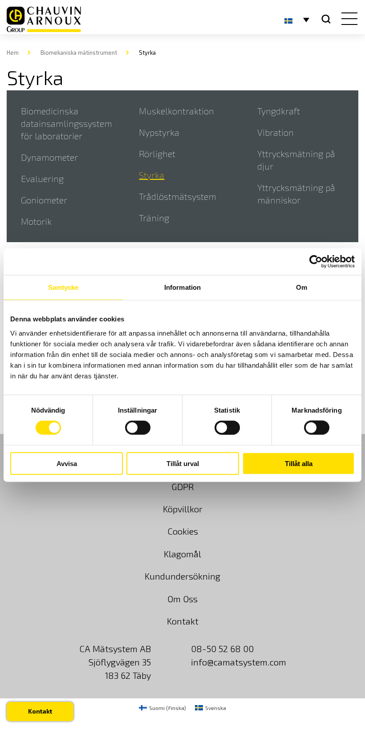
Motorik (36, 221)
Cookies (182, 531)
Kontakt (183, 621)
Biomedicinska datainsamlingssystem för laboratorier (66, 123)
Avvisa (67, 463)
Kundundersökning (182, 576)
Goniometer (44, 200)
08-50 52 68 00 (222, 648)
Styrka (151, 175)
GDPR (182, 486)
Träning (154, 217)
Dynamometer (49, 157)
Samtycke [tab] (63, 287)
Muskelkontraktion (176, 110)
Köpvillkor (183, 508)
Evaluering (42, 178)
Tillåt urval (182, 463)
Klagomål (182, 553)
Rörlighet (157, 153)
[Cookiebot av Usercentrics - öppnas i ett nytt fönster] (316, 261)
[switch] (137, 428)
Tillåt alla (298, 463)
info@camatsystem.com (238, 662)
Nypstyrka (159, 132)
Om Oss (182, 598)
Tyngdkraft (278, 110)
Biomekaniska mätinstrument (79, 52)
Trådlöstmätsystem (177, 196)
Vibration (275, 132)
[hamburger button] (347, 19)
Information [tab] (182, 287)
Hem (13, 52)
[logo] (44, 19)
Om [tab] (301, 287)
